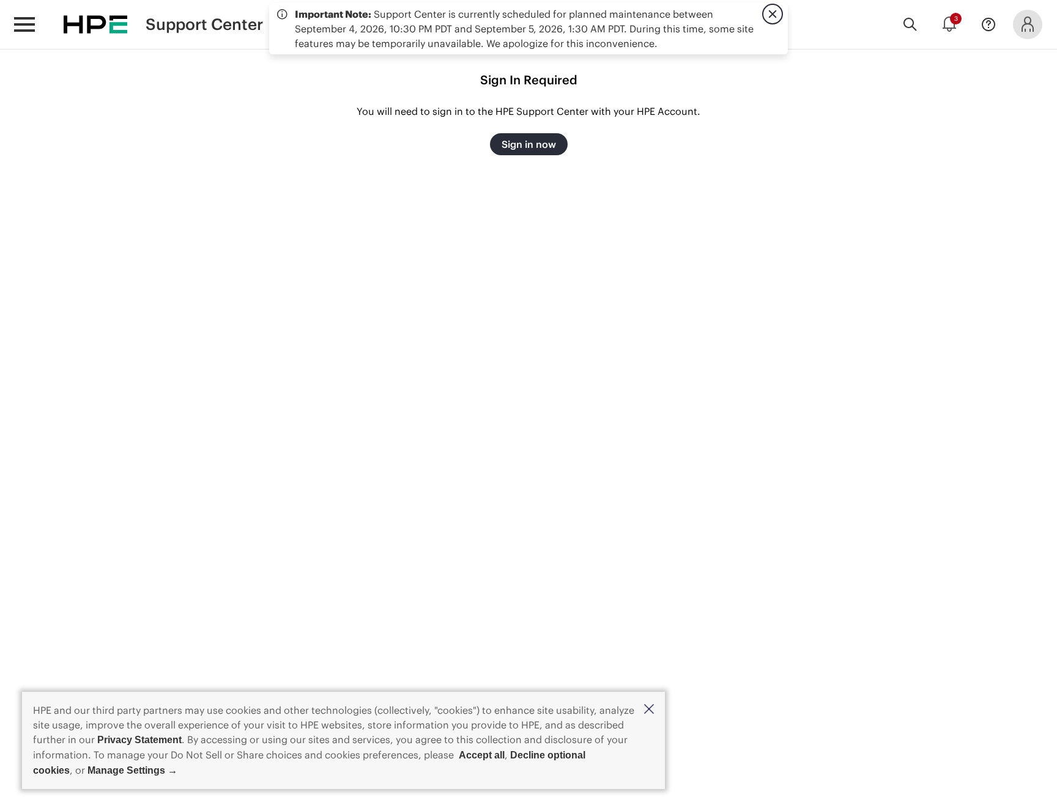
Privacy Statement (139, 740)
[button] (649, 710)
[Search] (910, 24)
